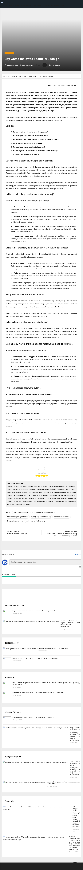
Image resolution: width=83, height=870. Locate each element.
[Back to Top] (75, 864)
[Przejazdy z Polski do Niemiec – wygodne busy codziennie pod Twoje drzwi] (7, 695)
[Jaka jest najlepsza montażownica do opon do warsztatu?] (24, 782)
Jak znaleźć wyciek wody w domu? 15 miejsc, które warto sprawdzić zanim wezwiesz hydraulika (76, 816)
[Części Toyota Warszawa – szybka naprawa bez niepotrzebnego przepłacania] (31, 621)
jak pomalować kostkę (61, 517)
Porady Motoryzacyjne (18, 76)
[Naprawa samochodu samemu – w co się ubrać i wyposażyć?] (7, 613)
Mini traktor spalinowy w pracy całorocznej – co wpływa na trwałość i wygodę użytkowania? (75, 733)
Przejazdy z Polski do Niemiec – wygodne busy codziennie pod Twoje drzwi (38, 693)
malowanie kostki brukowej (35, 521)
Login (79, 554)
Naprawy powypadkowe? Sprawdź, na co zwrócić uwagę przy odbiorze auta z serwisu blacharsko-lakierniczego (74, 843)
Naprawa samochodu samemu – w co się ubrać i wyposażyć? (34, 611)
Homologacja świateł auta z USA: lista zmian (53, 648)
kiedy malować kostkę (15, 521)
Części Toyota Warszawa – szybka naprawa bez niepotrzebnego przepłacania (70, 623)
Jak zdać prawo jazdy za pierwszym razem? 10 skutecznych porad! (36, 658)
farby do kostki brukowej (44, 512)
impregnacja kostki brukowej (41, 517)
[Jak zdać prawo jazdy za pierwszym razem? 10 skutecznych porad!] (7, 660)
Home (5, 76)
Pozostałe (9, 53)
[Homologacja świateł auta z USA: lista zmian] (19, 648)
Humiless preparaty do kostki (17, 517)
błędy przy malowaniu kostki (23, 512)
